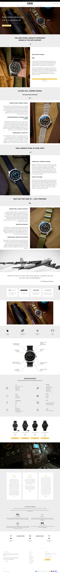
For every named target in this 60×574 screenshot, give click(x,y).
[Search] (55, 3)
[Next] (51, 313)
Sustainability (30, 556)
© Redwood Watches (6, 571)
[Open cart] (57, 3)
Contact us (30, 553)
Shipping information (31, 557)
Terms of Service (31, 561)
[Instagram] (5, 561)
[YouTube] (7, 561)
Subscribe (47, 559)
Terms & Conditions (31, 560)
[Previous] (8, 313)
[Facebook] (3, 561)
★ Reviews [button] (59, 287)
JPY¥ (2, 3)
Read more (11, 559)
